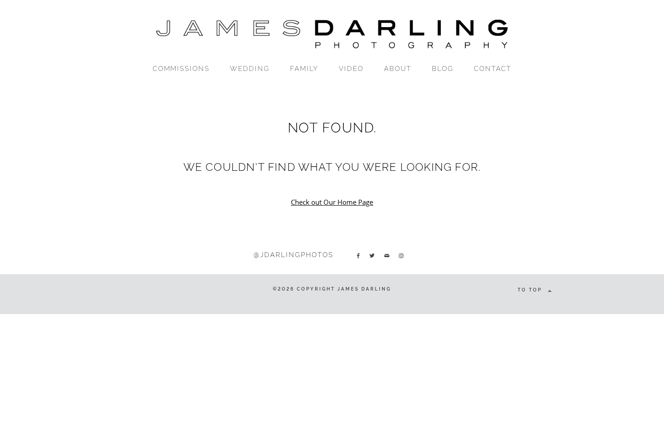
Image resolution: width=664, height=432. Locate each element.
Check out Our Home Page (332, 202)
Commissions (181, 69)
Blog (443, 69)
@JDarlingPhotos (293, 255)
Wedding (250, 69)
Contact (493, 69)
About (397, 69)
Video (351, 69)
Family (304, 69)
